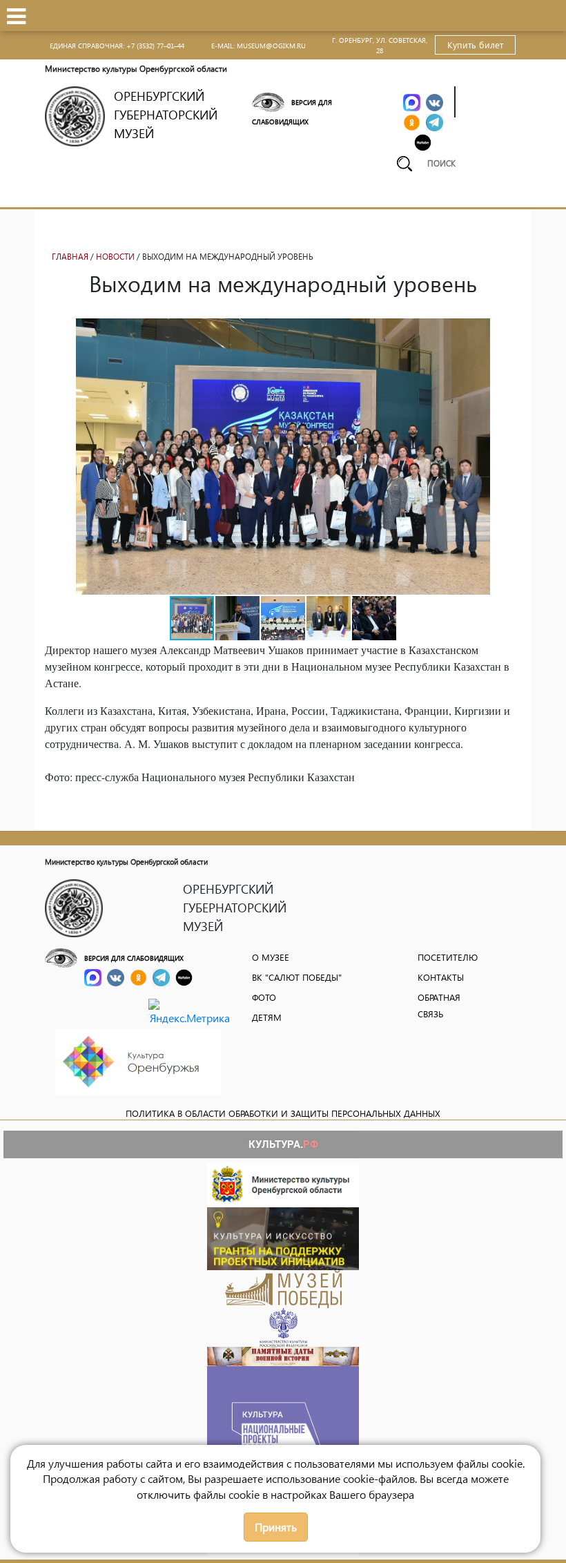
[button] (509, 331)
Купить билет (475, 44)
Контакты (441, 977)
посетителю (448, 957)
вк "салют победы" (297, 977)
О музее (270, 957)
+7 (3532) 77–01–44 (155, 45)
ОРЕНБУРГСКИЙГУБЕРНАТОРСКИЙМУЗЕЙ (165, 114)
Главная (70, 256)
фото (264, 997)
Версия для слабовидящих (134, 958)
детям (267, 1017)
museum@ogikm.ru (271, 45)
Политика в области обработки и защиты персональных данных (283, 1113)
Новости (115, 256)
